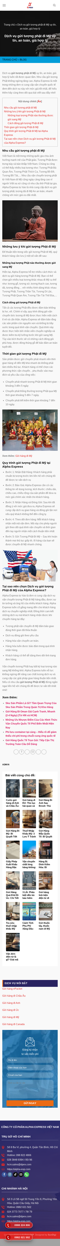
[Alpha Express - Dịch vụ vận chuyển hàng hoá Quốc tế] (30, 5)
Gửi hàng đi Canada (13, 1024)
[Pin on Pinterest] (38, 751)
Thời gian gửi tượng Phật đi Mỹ (21, 127)
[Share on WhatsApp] (16, 751)
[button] (4, 5)
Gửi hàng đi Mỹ (23, 456)
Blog (23, 59)
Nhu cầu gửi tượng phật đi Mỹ (20, 107)
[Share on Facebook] (21, 751)
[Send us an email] (21, 1174)
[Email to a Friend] (32, 751)
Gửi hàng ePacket (12, 988)
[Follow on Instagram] (9, 1174)
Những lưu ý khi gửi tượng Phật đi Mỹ (25, 111)
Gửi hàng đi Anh (11, 1003)
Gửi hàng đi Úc (10, 1010)
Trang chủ (9, 24)
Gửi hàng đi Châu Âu (14, 995)
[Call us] (26, 1174)
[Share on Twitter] (27, 751)
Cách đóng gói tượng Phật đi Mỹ (25, 123)
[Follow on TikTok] (15, 1174)
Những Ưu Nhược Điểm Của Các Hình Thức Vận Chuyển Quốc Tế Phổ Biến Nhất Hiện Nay (31, 724)
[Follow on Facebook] (4, 1174)
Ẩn (39, 101)
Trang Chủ (9, 59)
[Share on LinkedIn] (43, 751)
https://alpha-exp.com (18, 1169)
